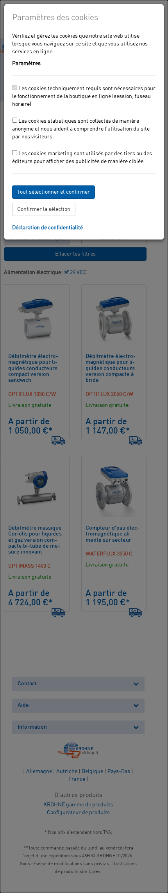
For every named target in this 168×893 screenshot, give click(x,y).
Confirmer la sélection (43, 209)
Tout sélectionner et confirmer (53, 192)
